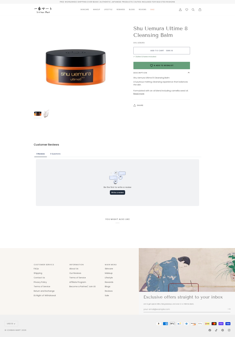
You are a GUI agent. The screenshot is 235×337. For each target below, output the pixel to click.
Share (140, 105)
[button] (84, 10)
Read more (138, 93)
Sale (107, 295)
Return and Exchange (44, 291)
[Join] (228, 309)
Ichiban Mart (14, 330)
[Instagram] (229, 330)
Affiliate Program (77, 282)
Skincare (109, 268)
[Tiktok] (216, 330)
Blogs (107, 286)
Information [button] (76, 264)
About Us (73, 268)
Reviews (109, 291)
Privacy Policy (40, 282)
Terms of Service (42, 286)
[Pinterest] (222, 330)
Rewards (109, 282)
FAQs (36, 268)
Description (140, 72)
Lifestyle (109, 277)
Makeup (109, 273)
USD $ (10, 323)
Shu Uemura (139, 43)
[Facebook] (210, 330)
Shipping (38, 273)
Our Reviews (75, 273)
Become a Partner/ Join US (82, 286)
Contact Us (39, 277)
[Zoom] (38, 104)
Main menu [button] (111, 264)
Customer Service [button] (44, 264)
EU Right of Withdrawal (45, 295)
